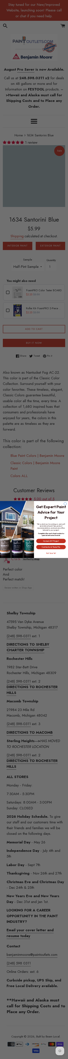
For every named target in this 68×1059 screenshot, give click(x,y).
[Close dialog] (65, 503)
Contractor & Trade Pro (51, 547)
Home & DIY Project (51, 541)
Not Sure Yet (51, 553)
